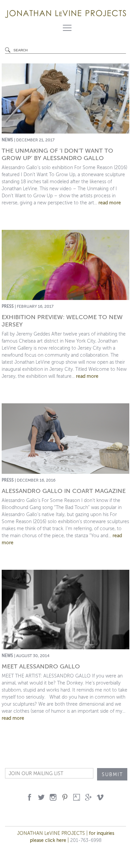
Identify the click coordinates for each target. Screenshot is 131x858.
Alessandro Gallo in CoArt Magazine (64, 491)
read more (109, 202)
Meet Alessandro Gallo (41, 666)
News (7, 140)
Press (8, 306)
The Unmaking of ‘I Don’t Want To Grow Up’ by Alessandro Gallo (57, 154)
